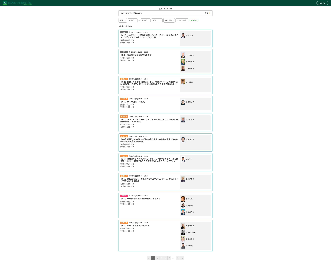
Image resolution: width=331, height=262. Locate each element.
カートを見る (165, 9)
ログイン (322, 3)
